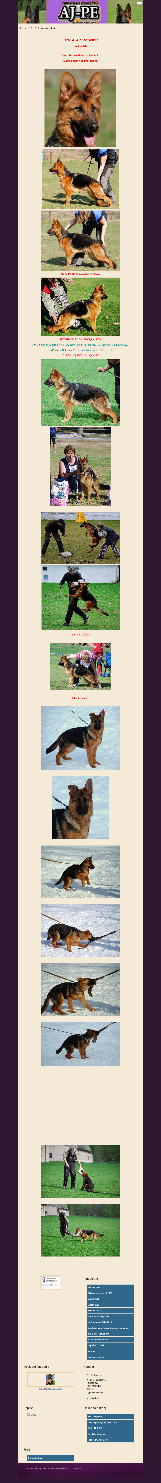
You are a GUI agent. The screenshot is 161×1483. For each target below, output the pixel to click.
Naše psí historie (96, 1357)
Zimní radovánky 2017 (98, 1316)
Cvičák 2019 (93, 1305)
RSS (44, 1469)
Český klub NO (95, 1428)
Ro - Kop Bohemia (96, 1434)
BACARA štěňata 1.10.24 (50, 1388)
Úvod (21, 28)
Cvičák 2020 (93, 1299)
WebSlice (51, 1469)
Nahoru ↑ (80, 1469)
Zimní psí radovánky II (99, 1334)
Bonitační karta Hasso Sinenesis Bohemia (108, 1328)
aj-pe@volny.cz (94, 1398)
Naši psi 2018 (94, 1310)
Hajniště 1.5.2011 (96, 1345)
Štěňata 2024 (94, 1287)
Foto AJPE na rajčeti (98, 1440)
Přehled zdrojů (35, 1458)
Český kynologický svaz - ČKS (102, 1422)
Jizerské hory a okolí (98, 1339)
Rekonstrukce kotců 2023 (100, 1293)
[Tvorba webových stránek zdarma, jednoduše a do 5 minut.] (40, 1469)
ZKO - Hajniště (95, 1416)
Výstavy (91, 1351)
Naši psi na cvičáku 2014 (100, 1322)
